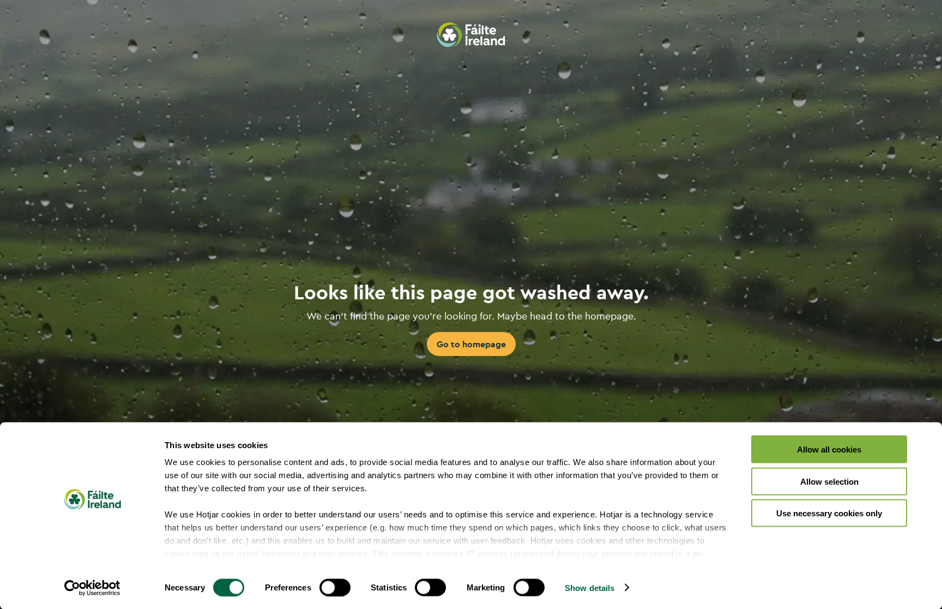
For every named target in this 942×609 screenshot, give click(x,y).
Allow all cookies (829, 449)
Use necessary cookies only (829, 513)
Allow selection (829, 481)
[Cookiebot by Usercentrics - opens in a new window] (92, 588)
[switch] (335, 587)
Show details (589, 587)
